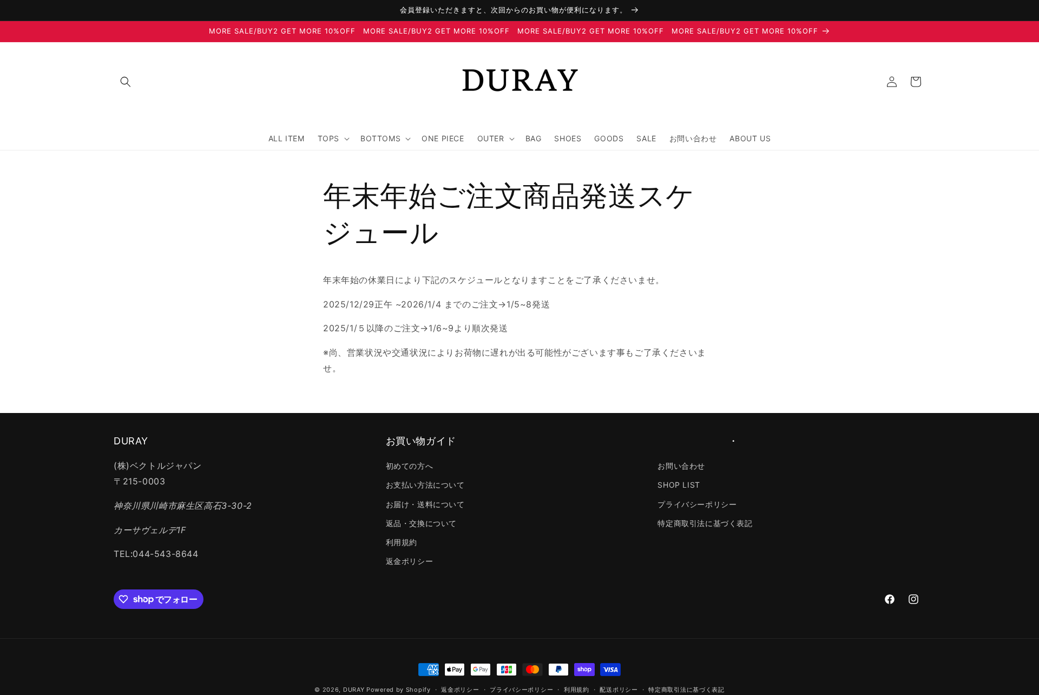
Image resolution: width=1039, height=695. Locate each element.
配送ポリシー (618, 689)
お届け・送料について (425, 504)
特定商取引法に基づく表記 (704, 523)
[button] (125, 82)
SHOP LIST (678, 485)
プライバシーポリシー (696, 504)
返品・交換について (421, 523)
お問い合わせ (681, 465)
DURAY (354, 689)
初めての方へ (409, 465)
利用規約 (401, 542)
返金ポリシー (409, 561)
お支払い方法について (425, 485)
